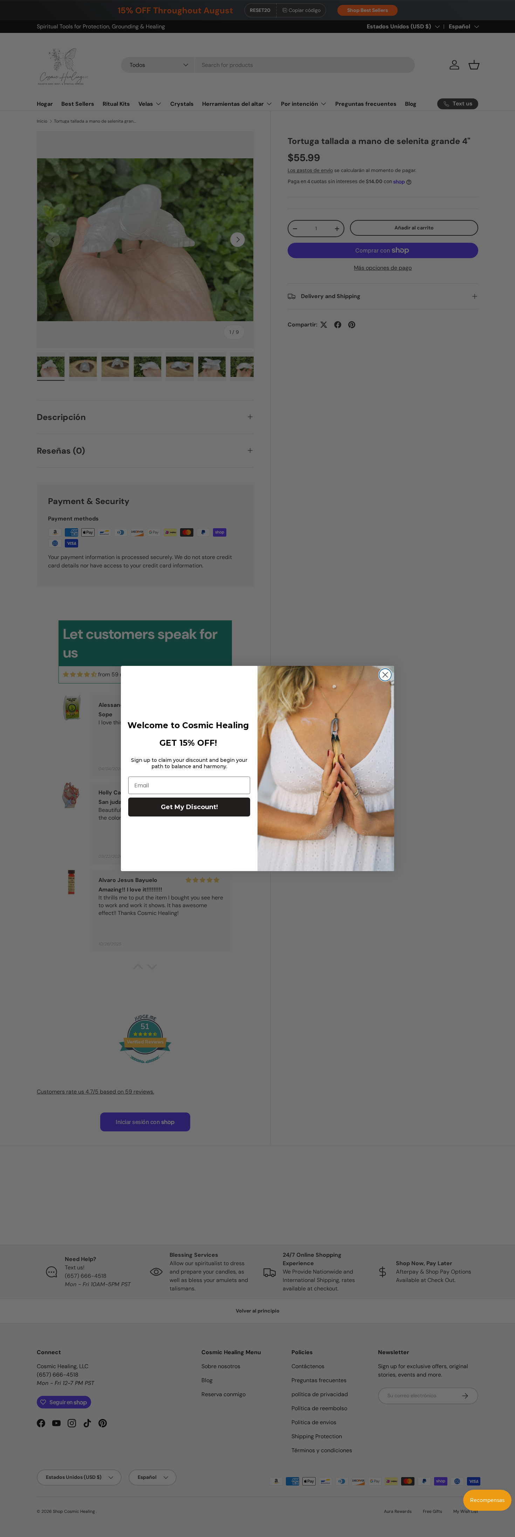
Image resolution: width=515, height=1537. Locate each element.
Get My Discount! (189, 807)
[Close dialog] (385, 675)
